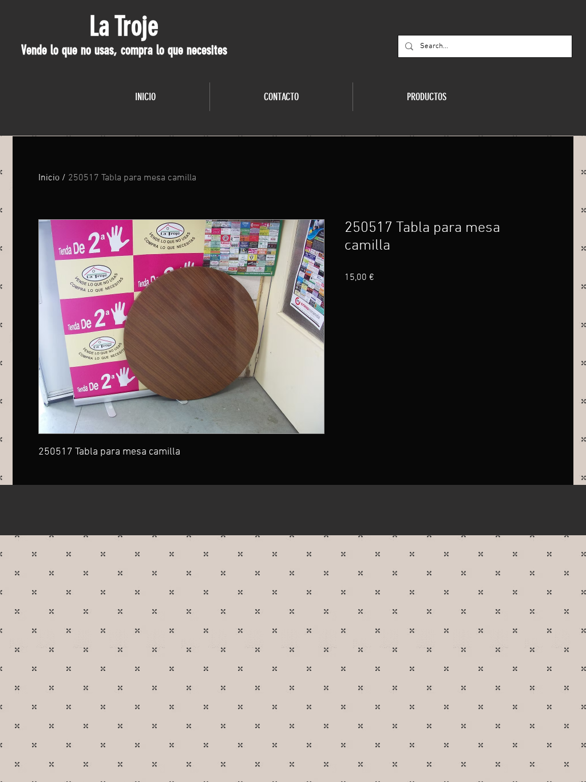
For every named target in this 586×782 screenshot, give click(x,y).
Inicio (49, 178)
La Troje (124, 26)
